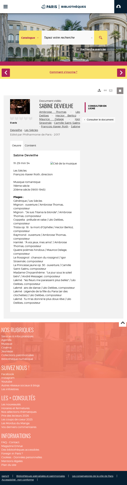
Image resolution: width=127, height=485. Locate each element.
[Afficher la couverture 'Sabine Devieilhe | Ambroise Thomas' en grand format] (20, 106)
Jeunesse (7, 351)
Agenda (6, 340)
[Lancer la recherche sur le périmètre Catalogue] (100, 38)
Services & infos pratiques (17, 336)
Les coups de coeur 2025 (17, 419)
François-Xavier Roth (54, 126)
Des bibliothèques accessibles (20, 449)
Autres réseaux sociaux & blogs (20, 385)
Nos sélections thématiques (19, 411)
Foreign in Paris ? (12, 453)
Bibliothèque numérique (17, 359)
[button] (120, 6)
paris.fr (5, 476)
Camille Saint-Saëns (67, 122)
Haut (122, 323)
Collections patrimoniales (17, 355)
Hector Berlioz (66, 115)
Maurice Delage (51, 119)
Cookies (6, 457)
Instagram (8, 377)
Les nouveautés (11, 404)
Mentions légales (12, 461)
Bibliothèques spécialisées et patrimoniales (40, 476)
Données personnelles (28, 457)
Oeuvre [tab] (16, 145)
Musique (6, 343)
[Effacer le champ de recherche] (92, 38)
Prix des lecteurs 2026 (15, 415)
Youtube (6, 381)
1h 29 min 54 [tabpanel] (44, 229)
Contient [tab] (30, 145)
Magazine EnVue (12, 446)
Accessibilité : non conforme (18, 479)
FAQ (4, 442)
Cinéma (6, 347)
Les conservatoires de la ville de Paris (92, 476)
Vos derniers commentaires (18, 427)
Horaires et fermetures (15, 408)
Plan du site (8, 464)
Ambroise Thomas (52, 112)
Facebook (7, 374)
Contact (14, 442)
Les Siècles (31, 130)
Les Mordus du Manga (15, 423)
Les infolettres (10, 389)
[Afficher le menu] (5, 6)
